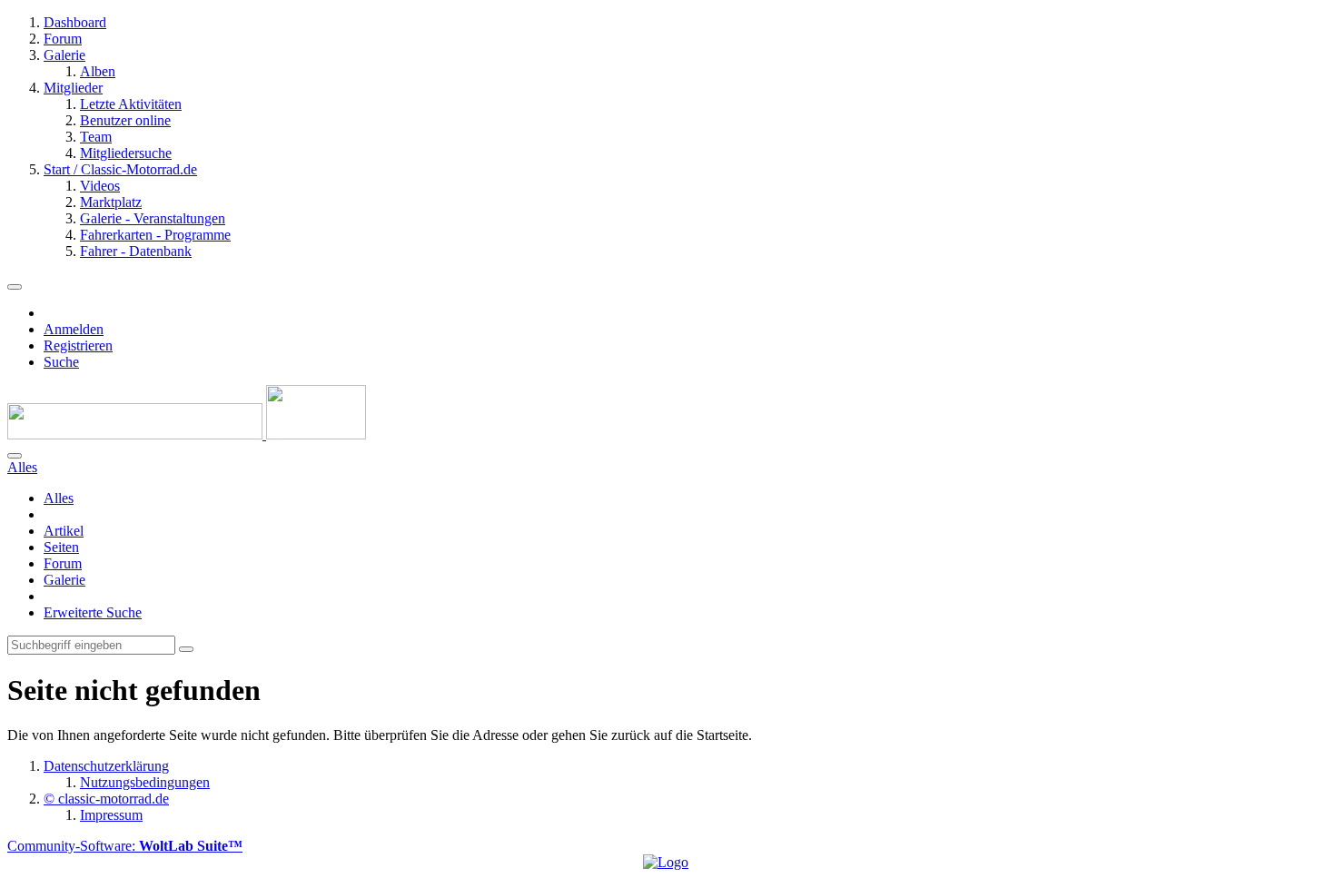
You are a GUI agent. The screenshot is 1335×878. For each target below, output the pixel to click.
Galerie (64, 579)
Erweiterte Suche (93, 612)
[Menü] (14, 287)
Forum (63, 563)
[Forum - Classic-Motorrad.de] (186, 434)
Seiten (61, 547)
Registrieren (78, 345)
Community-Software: (124, 845)
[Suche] (14, 456)
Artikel (64, 530)
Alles (59, 498)
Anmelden (74, 329)
